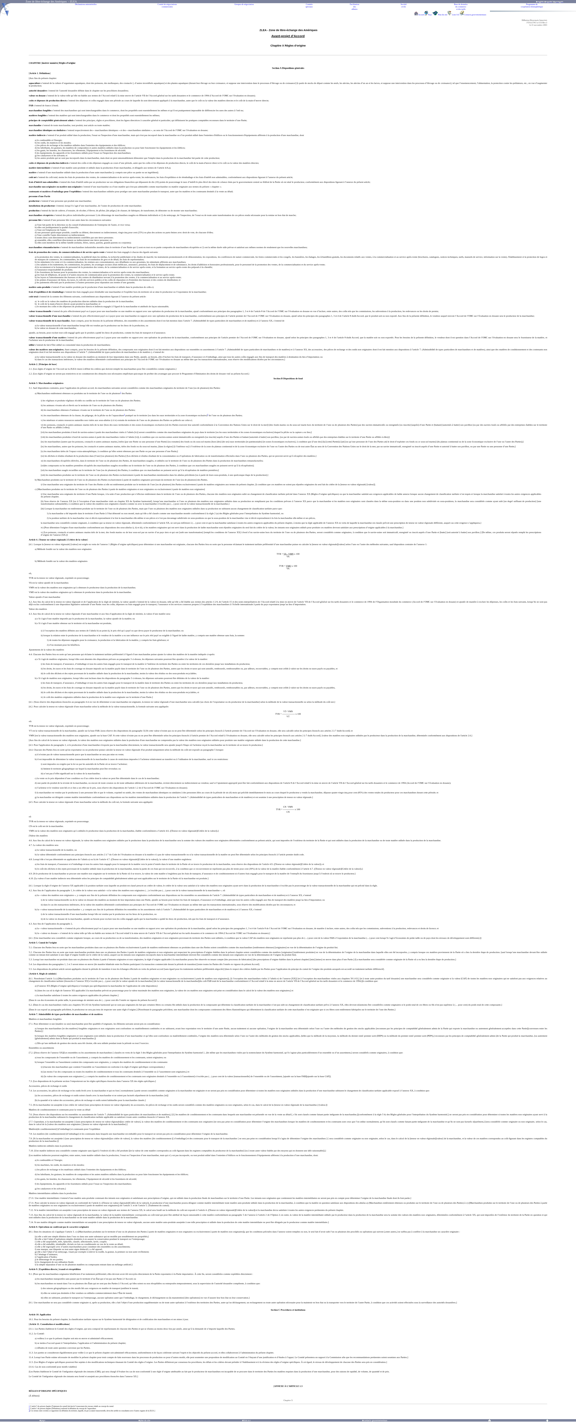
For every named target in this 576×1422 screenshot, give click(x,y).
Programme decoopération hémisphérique (532, 5)
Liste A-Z (455, 15)
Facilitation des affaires (354, 6)
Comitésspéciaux (309, 5)
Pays (430, 15)
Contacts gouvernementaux (475, 15)
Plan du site (442, 15)
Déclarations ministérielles (86, 4)
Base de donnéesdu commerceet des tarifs (461, 6)
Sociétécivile (404, 5)
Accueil (421, 15)
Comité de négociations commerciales (167, 5)
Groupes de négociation (244, 4)
